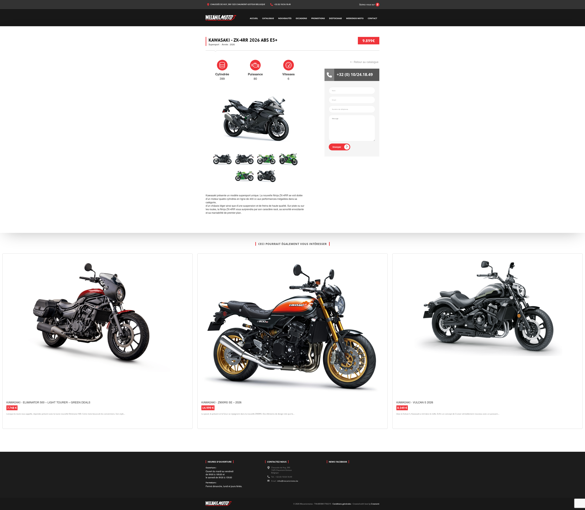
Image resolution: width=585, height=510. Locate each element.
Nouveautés (284, 18)
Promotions (318, 18)
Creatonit (375, 504)
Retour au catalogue (366, 62)
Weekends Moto (354, 18)
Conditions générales (341, 504)
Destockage (335, 18)
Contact (372, 18)
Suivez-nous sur (368, 4)
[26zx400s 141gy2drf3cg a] (266, 176)
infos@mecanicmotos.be (287, 481)
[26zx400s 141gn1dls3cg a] (244, 176)
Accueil (254, 18)
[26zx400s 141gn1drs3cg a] (266, 159)
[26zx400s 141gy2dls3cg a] (244, 159)
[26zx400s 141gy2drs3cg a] (222, 159)
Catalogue (268, 18)
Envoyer (337, 146)
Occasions (301, 18)
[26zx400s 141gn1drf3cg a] (288, 159)
